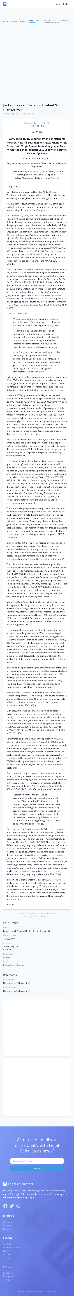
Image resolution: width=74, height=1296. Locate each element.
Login (57, 4)
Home (5, 21)
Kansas (23, 21)
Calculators (9, 1222)
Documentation (11, 1247)
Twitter (6, 1279)
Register (67, 4)
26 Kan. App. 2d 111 (12, 113)
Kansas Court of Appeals (35, 21)
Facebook (8, 1272)
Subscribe (37, 1168)
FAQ (5, 1250)
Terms (6, 1257)
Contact (7, 1243)
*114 (8, 500)
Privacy (6, 1254)
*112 (8, 204)
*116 (27, 783)
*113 (15, 352)
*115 (25, 640)
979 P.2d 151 (28, 113)
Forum (6, 1229)
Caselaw (14, 21)
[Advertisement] (37, 63)
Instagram (8, 1276)
